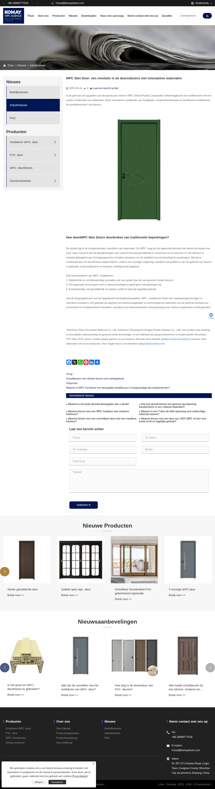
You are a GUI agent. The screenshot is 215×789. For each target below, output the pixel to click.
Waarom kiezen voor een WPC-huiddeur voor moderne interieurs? (97, 413)
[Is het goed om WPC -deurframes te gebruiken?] (27, 655)
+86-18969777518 (18, 3)
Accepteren (57, 782)
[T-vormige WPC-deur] (188, 559)
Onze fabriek (63, 728)
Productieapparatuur (67, 733)
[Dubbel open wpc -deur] (80, 559)
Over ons (63, 721)
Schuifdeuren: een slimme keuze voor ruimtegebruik (95, 378)
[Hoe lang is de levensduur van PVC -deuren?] (134, 655)
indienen (83, 504)
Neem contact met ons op (188, 721)
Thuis (10, 65)
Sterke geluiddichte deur (22, 589)
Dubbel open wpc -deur (76, 589)
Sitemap (171, 784)
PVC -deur (16, 154)
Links (161, 784)
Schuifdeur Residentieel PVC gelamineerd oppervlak (133, 591)
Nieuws (22, 65)
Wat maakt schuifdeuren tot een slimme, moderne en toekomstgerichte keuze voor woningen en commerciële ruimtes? (187, 687)
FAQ (12, 117)
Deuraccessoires (20, 180)
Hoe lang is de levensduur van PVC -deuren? (134, 687)
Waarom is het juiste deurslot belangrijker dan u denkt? (98, 404)
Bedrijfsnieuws (19, 92)
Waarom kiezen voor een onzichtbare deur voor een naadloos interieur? (101, 420)
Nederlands (202, 3)
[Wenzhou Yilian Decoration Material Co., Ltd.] (13, 16)
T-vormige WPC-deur (182, 589)
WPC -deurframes (21, 167)
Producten (13, 721)
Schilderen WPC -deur (24, 142)
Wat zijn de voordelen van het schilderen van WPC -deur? (79, 687)
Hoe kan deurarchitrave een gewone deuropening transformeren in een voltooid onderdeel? (167, 405)
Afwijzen (39, 782)
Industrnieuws (38, 65)
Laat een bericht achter (106, 88)
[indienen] (207, 16)
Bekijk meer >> (15, 595)
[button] (4, 571)
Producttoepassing (66, 738)
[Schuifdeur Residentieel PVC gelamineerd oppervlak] (134, 559)
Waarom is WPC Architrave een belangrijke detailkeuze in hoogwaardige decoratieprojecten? (118, 387)
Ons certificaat (64, 742)
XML (189, 784)
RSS (181, 784)
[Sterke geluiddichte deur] (27, 559)
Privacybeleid (202, 784)
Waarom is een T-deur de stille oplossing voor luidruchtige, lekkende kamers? (172, 413)
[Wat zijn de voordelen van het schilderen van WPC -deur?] (80, 655)
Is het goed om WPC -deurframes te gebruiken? (23, 687)
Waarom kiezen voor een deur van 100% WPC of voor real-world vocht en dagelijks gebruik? (173, 420)
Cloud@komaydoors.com (70, 3)
